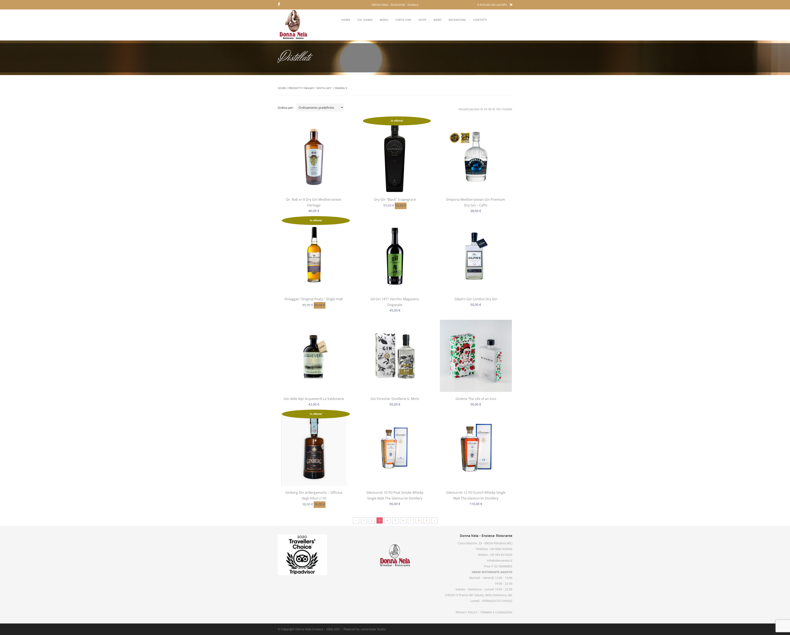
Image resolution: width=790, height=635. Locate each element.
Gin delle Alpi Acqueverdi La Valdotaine (314, 398)
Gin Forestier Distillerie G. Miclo (395, 398)
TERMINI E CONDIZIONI (495, 612)
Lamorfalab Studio (373, 629)
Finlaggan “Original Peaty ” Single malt (314, 299)
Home (282, 88)
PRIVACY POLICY (466, 612)
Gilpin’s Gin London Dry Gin (475, 299)
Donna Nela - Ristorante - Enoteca (395, 5)
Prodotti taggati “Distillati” (310, 88)
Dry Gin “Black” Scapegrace (395, 199)
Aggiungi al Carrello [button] (313, 184)
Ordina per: (286, 108)
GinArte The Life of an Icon (475, 398)
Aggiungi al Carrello (394, 477)
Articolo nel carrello (492, 5)
